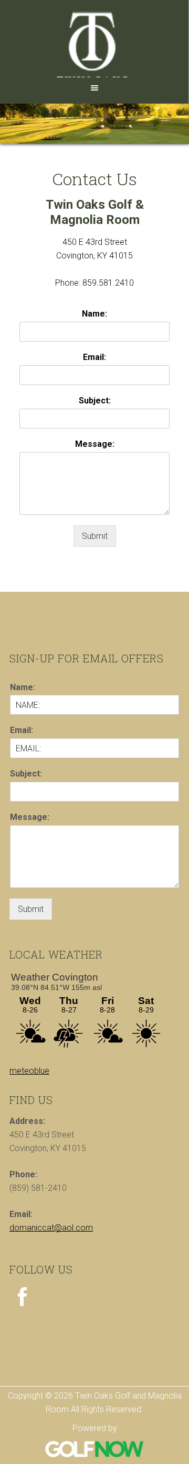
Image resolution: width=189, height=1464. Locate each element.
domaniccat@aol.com (51, 1228)
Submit (95, 536)
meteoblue (29, 1071)
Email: (94, 357)
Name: (94, 314)
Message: (94, 444)
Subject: (95, 401)
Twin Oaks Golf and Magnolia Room (94, 42)
